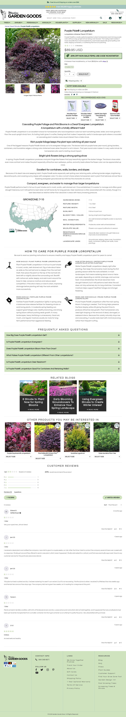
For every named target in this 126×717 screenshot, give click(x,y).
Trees (6, 22)
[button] (93, 45)
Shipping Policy (74, 678)
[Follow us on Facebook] (36, 670)
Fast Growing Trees (107, 683)
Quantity (67, 71)
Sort (105, 505)
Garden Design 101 (107, 680)
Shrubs (18, 22)
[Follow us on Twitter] (41, 670)
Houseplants (61, 22)
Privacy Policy (73, 688)
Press (101, 667)
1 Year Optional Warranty (78, 682)
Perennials (32, 22)
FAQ (100, 663)
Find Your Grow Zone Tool (110, 676)
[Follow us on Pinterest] (53, 670)
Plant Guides (104, 670)
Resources (116, 22)
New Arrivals (91, 22)
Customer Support (106, 673)
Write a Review (114, 498)
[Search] (101, 18)
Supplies (76, 22)
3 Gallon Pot (69, 67)
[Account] (110, 18)
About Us (71, 668)
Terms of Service (75, 685)
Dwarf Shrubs (15, 26)
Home (7, 26)
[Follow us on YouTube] (36, 672)
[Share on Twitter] (74, 95)
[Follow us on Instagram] (48, 670)
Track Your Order (75, 665)
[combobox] (73, 18)
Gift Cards (71, 672)
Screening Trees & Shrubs (106, 687)
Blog (100, 660)
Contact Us (72, 675)
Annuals (46, 22)
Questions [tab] (17, 492)
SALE (105, 22)
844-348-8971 (117, 13)
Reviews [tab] (8, 492)
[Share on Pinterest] (76, 95)
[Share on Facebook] (71, 95)
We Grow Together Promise (75, 661)
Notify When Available (76, 86)
